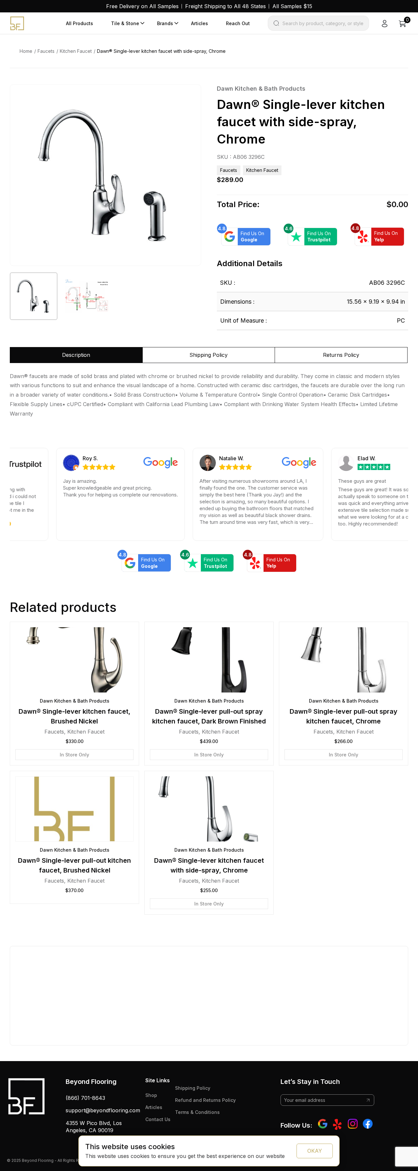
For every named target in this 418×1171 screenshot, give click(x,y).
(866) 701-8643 (85, 1098)
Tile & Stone (125, 23)
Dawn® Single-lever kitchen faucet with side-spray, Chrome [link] (161, 51)
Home (26, 51)
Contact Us (157, 1119)
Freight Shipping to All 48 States (225, 6)
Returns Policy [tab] (341, 355)
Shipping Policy (192, 1088)
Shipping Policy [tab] (208, 355)
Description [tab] (76, 355)
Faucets (46, 51)
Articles (199, 23)
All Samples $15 (292, 6)
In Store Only (74, 754)
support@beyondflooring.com (103, 1110)
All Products (79, 23)
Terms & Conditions (197, 1112)
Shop (151, 1095)
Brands (165, 23)
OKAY (314, 1151)
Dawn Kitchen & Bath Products (261, 88)
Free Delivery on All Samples (142, 6)
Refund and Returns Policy (205, 1100)
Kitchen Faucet (76, 51)
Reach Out (238, 23)
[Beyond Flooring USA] (17, 23)
